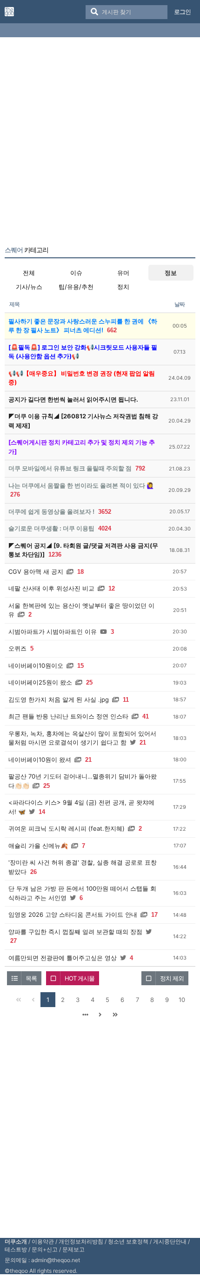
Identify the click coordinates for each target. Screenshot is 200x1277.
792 (140, 468)
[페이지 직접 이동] (85, 1014)
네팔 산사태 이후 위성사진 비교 (51, 588)
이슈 (76, 272)
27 (13, 940)
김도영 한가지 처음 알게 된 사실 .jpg (58, 699)
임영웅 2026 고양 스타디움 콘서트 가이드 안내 (72, 914)
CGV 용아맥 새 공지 (35, 571)
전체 (29, 272)
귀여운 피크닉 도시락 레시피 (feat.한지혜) (66, 828)
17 (154, 914)
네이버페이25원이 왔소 (40, 682)
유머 (123, 272)
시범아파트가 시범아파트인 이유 (52, 631)
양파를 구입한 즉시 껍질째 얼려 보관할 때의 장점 (75, 931)
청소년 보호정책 (128, 1241)
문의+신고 (45, 1249)
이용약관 (43, 1241)
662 (112, 330)
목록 (31, 978)
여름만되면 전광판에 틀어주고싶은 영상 (62, 957)
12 (111, 588)
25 (89, 682)
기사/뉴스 (29, 286)
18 (80, 571)
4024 (104, 528)
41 (145, 716)
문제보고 (73, 1249)
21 (143, 742)
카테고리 (26, 250)
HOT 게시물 (79, 978)
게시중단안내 (170, 1241)
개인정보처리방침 (81, 1241)
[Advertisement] (100, 143)
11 (126, 699)
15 (80, 665)
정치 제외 (172, 978)
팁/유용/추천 (76, 286)
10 (182, 999)
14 (42, 811)
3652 (104, 511)
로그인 (182, 11)
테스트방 (16, 1249)
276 (15, 494)
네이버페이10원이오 (35, 665)
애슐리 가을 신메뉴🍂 (38, 845)
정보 (171, 272)
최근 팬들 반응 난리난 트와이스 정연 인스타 (68, 716)
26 (33, 871)
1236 (54, 554)
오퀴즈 (17, 648)
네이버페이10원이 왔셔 (39, 759)
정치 (123, 286)
